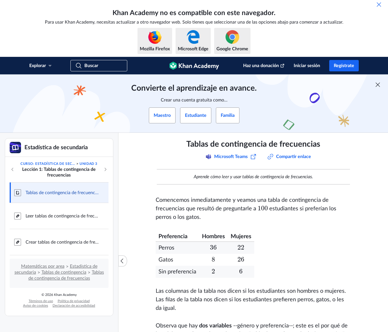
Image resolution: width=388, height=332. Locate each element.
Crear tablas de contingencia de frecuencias (62, 242)
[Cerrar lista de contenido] (122, 261)
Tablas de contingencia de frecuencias (62, 192)
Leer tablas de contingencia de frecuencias (62, 216)
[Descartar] (378, 4)
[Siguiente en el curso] (105, 169)
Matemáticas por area (42, 266)
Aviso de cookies (35, 305)
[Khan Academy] (194, 65)
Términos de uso (41, 301)
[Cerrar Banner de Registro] (377, 84)
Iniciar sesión (307, 65)
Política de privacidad (74, 301)
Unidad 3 (88, 163)
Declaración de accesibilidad (74, 305)
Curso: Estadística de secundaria (47, 163)
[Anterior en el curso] (12, 169)
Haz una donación (261, 65)
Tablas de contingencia (63, 272)
